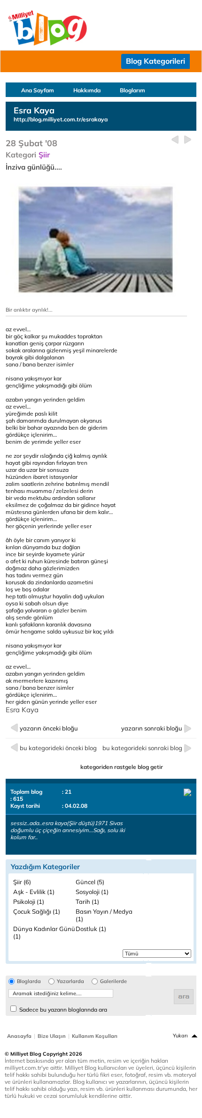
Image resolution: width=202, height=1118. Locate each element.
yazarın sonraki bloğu (151, 728)
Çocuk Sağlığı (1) (36, 911)
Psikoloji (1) (28, 901)
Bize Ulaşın (52, 1036)
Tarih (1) (87, 901)
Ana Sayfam (37, 90)
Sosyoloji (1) (92, 891)
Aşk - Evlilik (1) (33, 891)
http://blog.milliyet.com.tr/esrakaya (61, 119)
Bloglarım (132, 90)
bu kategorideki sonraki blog (142, 748)
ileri (188, 139)
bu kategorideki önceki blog (58, 748)
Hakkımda (87, 90)
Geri (175, 139)
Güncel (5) (90, 882)
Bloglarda (29, 981)
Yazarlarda (70, 981)
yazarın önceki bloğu (49, 728)
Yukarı (180, 1035)
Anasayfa (19, 1036)
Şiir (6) (22, 882)
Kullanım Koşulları (94, 1036)
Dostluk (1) (91, 928)
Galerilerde (113, 981)
